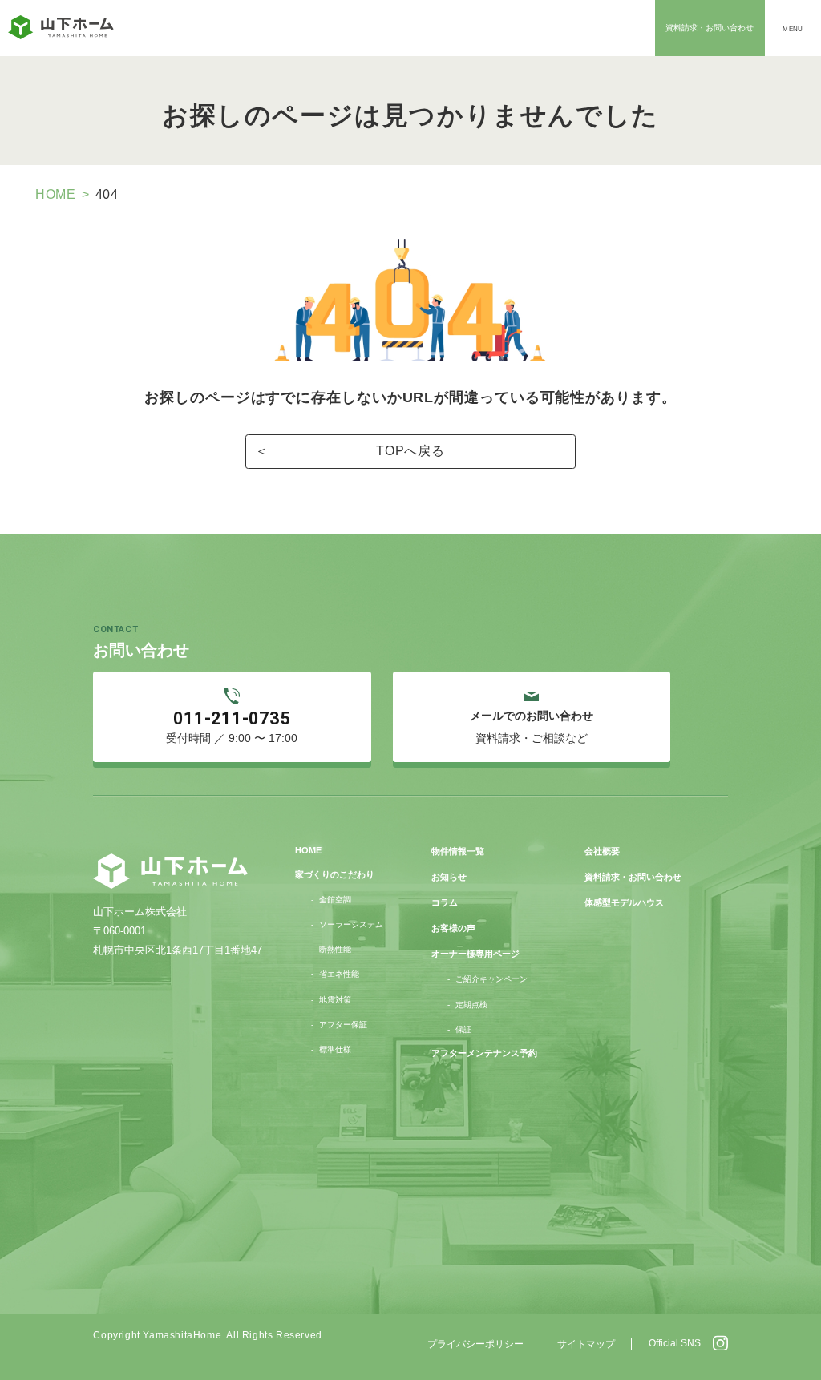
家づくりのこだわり (334, 874)
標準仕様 (335, 1049)
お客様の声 (453, 928)
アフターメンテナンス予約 (484, 1053)
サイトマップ (586, 1344)
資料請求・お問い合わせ (709, 27)
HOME (55, 194)
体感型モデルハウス (624, 902)
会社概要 (602, 851)
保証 (463, 1029)
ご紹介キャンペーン (491, 978)
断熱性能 (335, 949)
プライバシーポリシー (475, 1344)
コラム (444, 902)
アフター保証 (343, 1024)
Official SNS (675, 1343)
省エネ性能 (339, 974)
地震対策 (335, 999)
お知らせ (449, 877)
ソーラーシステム (351, 924)
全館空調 (335, 899)
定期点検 (471, 1004)
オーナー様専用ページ (475, 953)
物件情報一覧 (457, 851)
